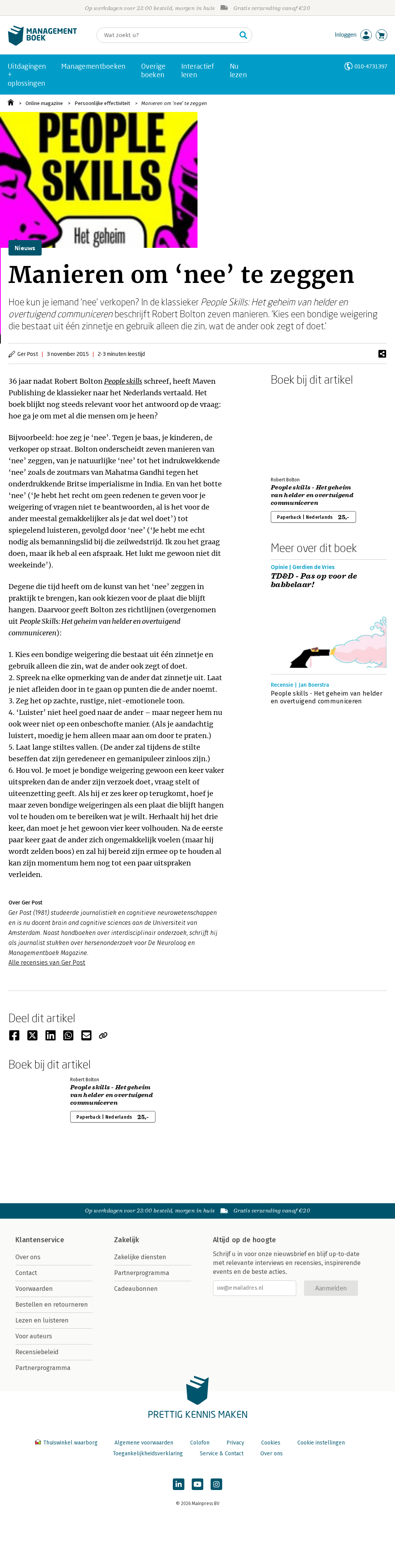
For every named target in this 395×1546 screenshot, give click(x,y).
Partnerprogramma (43, 1368)
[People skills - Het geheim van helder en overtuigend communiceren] (298, 429)
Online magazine (44, 103)
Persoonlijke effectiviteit (102, 103)
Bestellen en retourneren (51, 1304)
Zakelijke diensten (140, 1257)
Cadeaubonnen (136, 1288)
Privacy (235, 1442)
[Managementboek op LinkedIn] (178, 1484)
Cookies (270, 1442)
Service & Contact (221, 1453)
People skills (123, 381)
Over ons (28, 1257)
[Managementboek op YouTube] (197, 1484)
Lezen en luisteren (42, 1320)
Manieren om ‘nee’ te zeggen (174, 103)
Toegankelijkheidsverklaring (148, 1453)
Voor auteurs (33, 1336)
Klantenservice (39, 1240)
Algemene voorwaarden (144, 1442)
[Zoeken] (243, 35)
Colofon (199, 1442)
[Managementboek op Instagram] (216, 1484)
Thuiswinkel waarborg (70, 1442)
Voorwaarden (34, 1288)
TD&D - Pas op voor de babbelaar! (314, 580)
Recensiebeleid (37, 1352)
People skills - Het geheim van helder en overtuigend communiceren (312, 495)
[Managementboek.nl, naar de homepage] (42, 44)
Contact (26, 1273)
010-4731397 (370, 66)
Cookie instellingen (321, 1442)
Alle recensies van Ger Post (46, 962)
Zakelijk (126, 1240)
